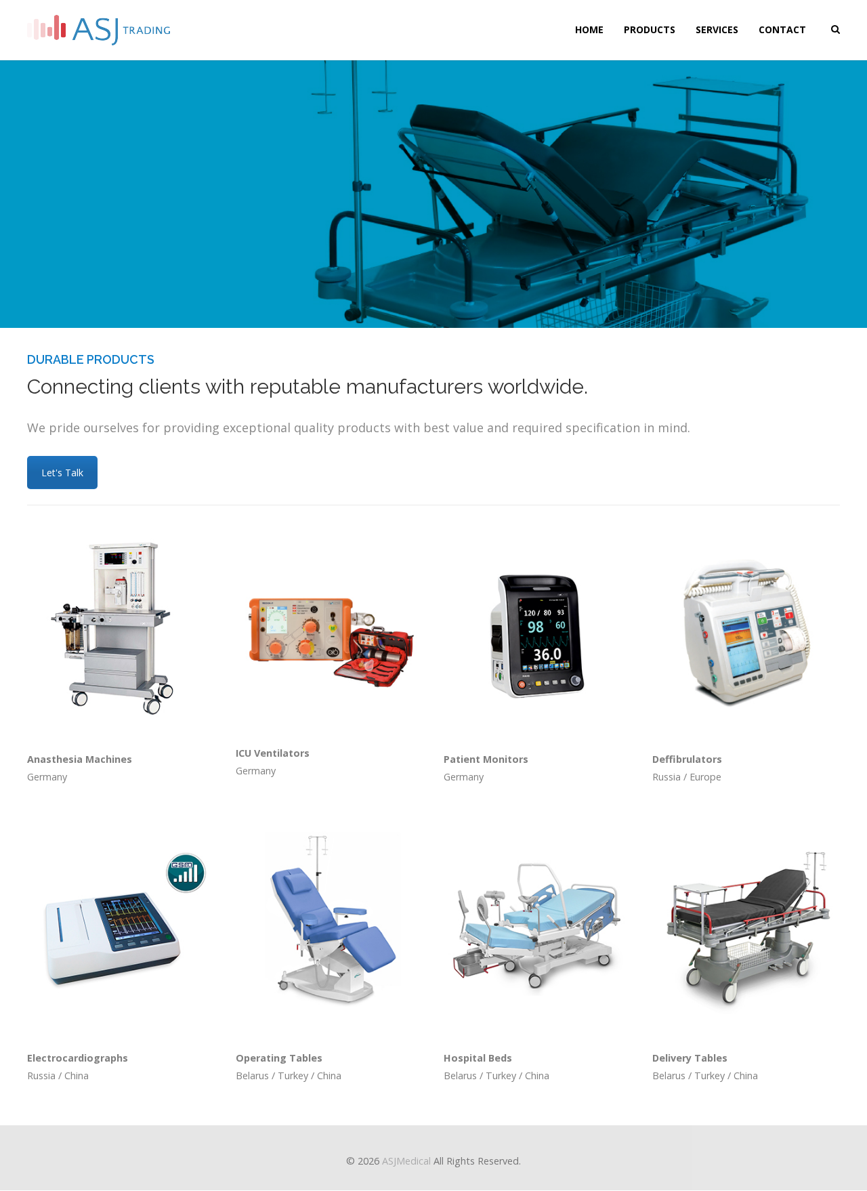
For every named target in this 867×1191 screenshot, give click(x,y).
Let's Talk (62, 472)
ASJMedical (406, 1160)
